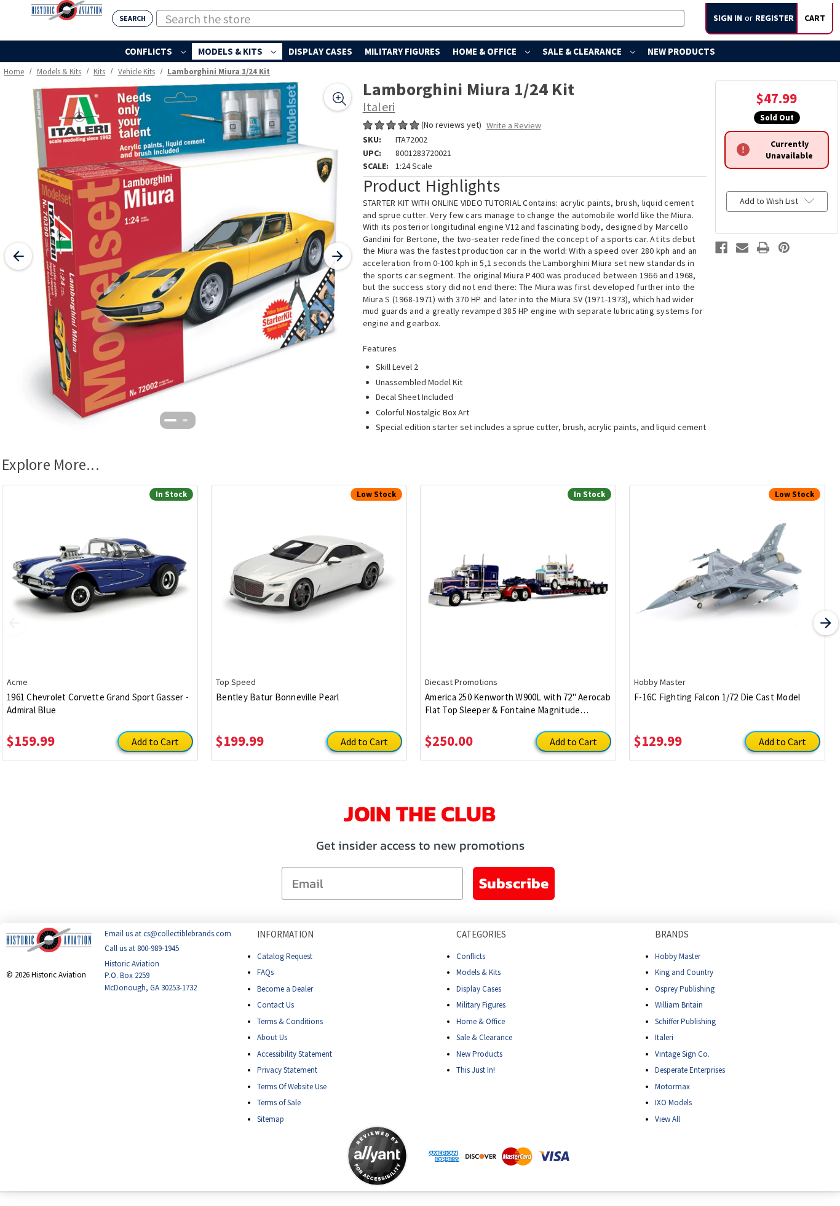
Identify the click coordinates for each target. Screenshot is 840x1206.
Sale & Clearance (583, 51)
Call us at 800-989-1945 (142, 949)
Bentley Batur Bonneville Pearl (277, 697)
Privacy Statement (287, 1070)
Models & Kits (231, 51)
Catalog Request (284, 956)
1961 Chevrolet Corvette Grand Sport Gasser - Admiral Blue (98, 703)
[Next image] (337, 256)
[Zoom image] (337, 97)
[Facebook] (721, 247)
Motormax (672, 1086)
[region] (178, 256)
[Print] (763, 247)
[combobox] (420, 18)
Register (774, 17)
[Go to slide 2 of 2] (185, 420)
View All (667, 1119)
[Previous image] (18, 256)
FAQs (265, 972)
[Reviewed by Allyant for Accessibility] (377, 1156)
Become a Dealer (285, 989)
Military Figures (402, 51)
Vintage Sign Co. (682, 1054)
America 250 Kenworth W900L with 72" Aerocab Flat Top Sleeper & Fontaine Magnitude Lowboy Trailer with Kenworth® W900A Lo (518, 703)
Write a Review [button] (513, 125)
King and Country (684, 972)
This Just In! (475, 1070)
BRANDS (672, 934)
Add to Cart (155, 741)
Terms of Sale (279, 1102)
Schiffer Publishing (685, 1021)
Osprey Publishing (685, 989)
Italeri (664, 1037)
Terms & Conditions (290, 1021)
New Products (681, 51)
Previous (14, 623)
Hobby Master (677, 956)
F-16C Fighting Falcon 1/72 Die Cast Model (717, 697)
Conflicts (149, 51)
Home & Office (485, 51)
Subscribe (514, 883)
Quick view (100, 571)
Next (826, 623)
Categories (481, 934)
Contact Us (275, 1005)
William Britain (679, 1005)
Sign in (727, 17)
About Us (272, 1037)
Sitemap (270, 1119)
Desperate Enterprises (690, 1070)
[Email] (742, 247)
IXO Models (673, 1102)
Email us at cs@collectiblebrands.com (168, 933)
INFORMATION (285, 934)
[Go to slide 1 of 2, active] (170, 420)
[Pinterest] (784, 247)
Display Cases (320, 51)
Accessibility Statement (294, 1054)
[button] (298, 1156)
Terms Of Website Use (292, 1086)
